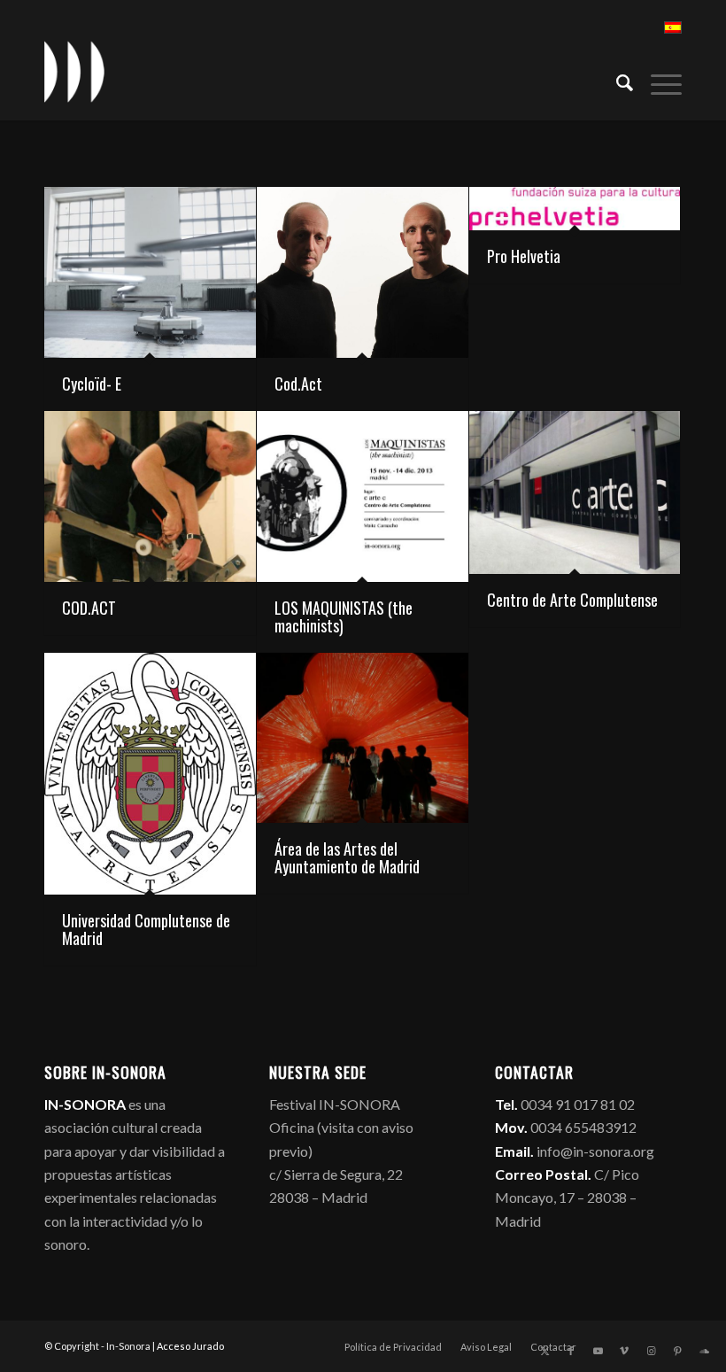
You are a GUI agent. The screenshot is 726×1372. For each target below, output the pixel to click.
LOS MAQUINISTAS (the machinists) (343, 616)
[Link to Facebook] (571, 1350)
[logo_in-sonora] (74, 72)
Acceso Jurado (190, 1346)
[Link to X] (544, 1350)
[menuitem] (616, 80)
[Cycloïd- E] (150, 272)
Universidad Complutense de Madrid (146, 929)
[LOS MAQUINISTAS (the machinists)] (362, 496)
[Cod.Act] (362, 272)
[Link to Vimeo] (624, 1350)
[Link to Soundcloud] (704, 1350)
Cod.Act (298, 383)
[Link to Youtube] (597, 1350)
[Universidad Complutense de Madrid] (150, 774)
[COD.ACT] (150, 496)
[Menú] (657, 80)
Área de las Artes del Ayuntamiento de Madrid (347, 857)
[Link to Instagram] (650, 1350)
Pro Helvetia (523, 255)
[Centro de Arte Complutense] (575, 492)
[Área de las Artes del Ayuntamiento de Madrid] (362, 738)
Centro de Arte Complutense (572, 599)
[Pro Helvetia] (575, 208)
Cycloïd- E (91, 383)
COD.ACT (89, 607)
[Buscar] (616, 80)
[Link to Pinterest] (677, 1350)
